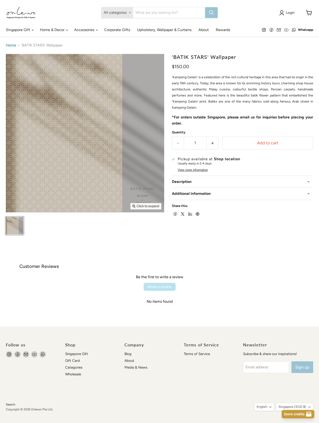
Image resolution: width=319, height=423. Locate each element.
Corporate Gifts (117, 30)
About (203, 30)
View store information (193, 170)
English (262, 407)
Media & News (135, 367)
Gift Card (72, 361)
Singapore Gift (18, 30)
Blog (127, 354)
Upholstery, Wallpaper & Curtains (164, 30)
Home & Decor (52, 30)
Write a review (160, 286)
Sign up (302, 367)
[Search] (211, 12)
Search (10, 404)
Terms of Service (197, 354)
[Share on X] (182, 213)
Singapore (292, 407)
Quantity (178, 132)
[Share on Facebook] (174, 213)
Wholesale (73, 374)
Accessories (84, 30)
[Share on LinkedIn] (189, 213)
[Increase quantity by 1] (213, 143)
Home (11, 45)
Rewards (223, 30)
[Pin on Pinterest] (197, 213)
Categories (73, 367)
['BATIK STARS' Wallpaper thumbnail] (14, 226)
